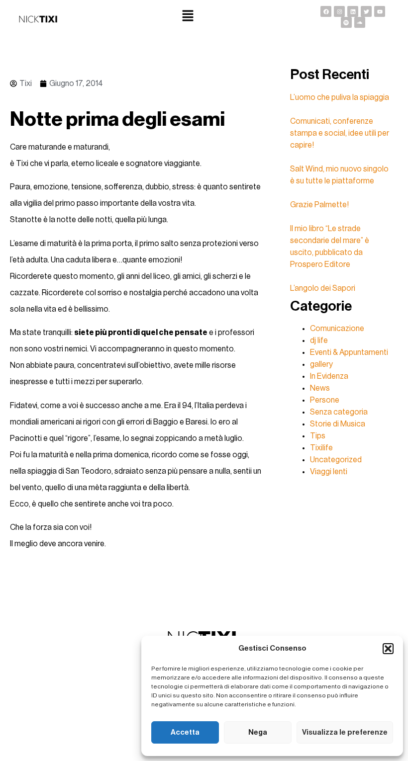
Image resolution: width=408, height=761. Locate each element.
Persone (324, 400)
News (320, 388)
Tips (317, 436)
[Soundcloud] (359, 22)
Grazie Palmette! (319, 205)
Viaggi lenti (328, 472)
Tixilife (321, 448)
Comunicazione (337, 329)
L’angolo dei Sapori (322, 288)
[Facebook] (325, 11)
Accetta (185, 732)
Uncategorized (336, 460)
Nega (257, 732)
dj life (319, 340)
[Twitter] (366, 11)
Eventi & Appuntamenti (349, 352)
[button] (388, 649)
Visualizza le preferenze (345, 732)
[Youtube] (379, 11)
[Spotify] (346, 22)
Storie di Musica (337, 424)
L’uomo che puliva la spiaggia (339, 97)
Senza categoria (339, 412)
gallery (321, 364)
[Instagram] (339, 11)
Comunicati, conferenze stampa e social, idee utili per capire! (339, 133)
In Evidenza (329, 376)
